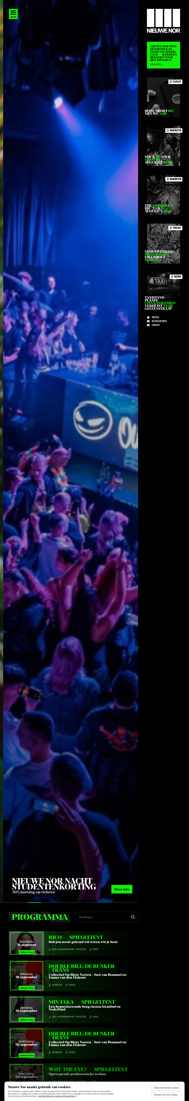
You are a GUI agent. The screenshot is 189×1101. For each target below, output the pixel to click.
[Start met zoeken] (133, 917)
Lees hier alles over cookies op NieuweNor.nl (57, 1096)
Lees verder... (156, 64)
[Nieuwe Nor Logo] (163, 21)
